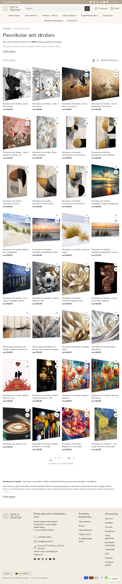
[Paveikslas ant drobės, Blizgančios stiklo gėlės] (76, 424)
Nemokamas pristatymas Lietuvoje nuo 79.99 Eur (20, 2)
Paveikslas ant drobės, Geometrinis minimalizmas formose (73, 155)
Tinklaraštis (110, 549)
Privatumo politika (109, 563)
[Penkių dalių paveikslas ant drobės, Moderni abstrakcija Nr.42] (16, 327)
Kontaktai (109, 522)
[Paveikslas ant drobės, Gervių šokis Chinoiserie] (76, 84)
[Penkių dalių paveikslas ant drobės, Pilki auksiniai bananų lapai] (46, 327)
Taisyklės (109, 558)
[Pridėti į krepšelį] (27, 70)
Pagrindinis (7, 28)
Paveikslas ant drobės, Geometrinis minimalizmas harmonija (103, 155)
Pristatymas (110, 531)
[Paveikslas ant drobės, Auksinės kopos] (76, 229)
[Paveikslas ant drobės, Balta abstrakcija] (105, 327)
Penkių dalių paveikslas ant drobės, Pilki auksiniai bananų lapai (45, 349)
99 (69, 458)
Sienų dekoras (85, 521)
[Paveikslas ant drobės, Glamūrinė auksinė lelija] (76, 278)
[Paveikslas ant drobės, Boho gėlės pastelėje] (46, 132)
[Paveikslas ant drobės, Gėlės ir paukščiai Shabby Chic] (16, 132)
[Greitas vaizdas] (27, 75)
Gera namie (24, 578)
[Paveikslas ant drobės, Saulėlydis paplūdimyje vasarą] (46, 229)
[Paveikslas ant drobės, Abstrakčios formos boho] (46, 181)
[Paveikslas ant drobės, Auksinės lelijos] (76, 327)
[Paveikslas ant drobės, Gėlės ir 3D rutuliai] (46, 84)
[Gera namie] (12, 8)
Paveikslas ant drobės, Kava (15, 444)
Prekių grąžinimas (109, 537)
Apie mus (109, 518)
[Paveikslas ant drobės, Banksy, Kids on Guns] (16, 375)
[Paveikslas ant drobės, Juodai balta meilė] (16, 84)
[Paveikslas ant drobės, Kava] (16, 424)
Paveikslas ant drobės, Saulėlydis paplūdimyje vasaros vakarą (105, 252)
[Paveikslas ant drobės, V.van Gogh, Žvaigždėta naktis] (16, 278)
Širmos (82, 526)
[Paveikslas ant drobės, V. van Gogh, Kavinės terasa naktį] (105, 424)
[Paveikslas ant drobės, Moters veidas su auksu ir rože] (46, 375)
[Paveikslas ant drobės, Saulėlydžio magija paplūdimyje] (105, 181)
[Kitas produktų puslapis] (74, 458)
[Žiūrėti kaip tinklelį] (93, 60)
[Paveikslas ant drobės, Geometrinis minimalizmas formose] (76, 132)
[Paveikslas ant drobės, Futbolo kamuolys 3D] (46, 278)
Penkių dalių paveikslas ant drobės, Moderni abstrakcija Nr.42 (15, 349)
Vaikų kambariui (85, 530)
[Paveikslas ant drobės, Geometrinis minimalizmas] (76, 181)
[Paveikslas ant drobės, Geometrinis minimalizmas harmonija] (105, 132)
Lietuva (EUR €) (23, 573)
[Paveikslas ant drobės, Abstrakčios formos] (16, 181)
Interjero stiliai (85, 534)
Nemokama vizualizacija (110, 544)
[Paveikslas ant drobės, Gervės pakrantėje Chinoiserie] (105, 84)
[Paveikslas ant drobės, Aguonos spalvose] (76, 375)
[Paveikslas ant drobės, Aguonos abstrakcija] (105, 375)
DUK (107, 554)
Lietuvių (114, 2)
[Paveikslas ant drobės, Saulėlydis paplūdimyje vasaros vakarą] (105, 229)
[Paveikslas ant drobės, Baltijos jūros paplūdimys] (16, 229)
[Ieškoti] (87, 8)
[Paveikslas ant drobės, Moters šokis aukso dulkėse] (105, 278)
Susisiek (108, 527)
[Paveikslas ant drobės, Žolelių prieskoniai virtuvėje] (46, 424)
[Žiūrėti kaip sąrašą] (97, 60)
